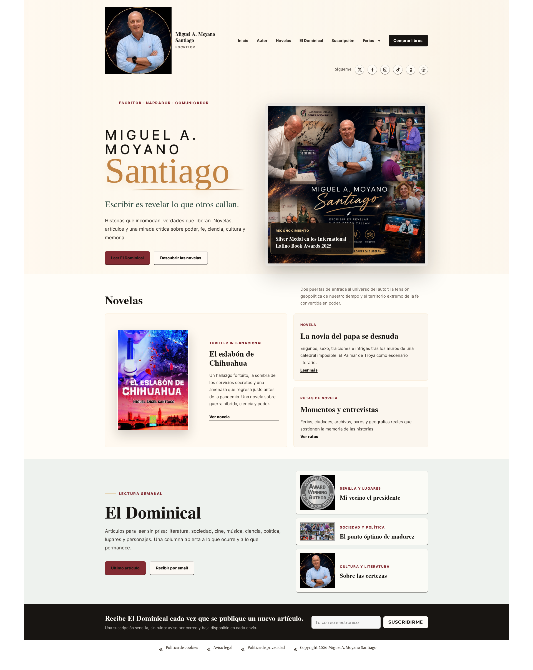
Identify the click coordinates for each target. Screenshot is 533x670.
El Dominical (311, 40)
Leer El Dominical (127, 257)
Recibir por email (172, 568)
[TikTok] (398, 69)
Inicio (243, 40)
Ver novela (219, 416)
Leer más (309, 370)
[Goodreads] (410, 69)
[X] (359, 69)
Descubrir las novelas (180, 257)
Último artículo (125, 568)
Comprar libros (408, 40)
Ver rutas (309, 436)
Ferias (368, 40)
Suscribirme (405, 622)
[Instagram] (385, 69)
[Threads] (423, 69)
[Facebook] (372, 69)
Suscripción (343, 40)
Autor (262, 40)
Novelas (283, 40)
